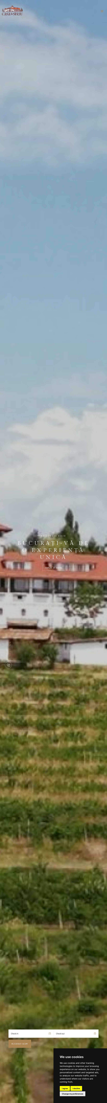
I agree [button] (65, 1088)
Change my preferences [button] (72, 1094)
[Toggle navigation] (102, 11)
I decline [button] (76, 1088)
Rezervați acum (20, 1044)
